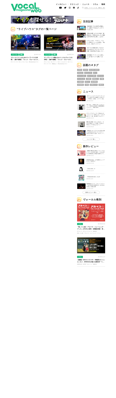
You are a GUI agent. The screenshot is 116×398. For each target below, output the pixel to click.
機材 (21, 54)
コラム (95, 4)
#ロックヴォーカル (23, 62)
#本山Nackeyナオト (34, 62)
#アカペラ (79, 231)
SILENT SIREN (94, 70)
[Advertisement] (91, 278)
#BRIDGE (79, 264)
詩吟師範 (80, 84)
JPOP (79, 70)
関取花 (101, 84)
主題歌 (89, 79)
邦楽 (87, 84)
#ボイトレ (70, 62)
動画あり (95, 79)
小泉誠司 (80, 81)
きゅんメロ (88, 73)
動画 (103, 4)
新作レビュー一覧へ (91, 192)
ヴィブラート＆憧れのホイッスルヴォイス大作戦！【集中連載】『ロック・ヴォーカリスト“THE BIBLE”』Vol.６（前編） (58, 59)
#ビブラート (54, 62)
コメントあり (81, 75)
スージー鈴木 (91, 75)
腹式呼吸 (94, 81)
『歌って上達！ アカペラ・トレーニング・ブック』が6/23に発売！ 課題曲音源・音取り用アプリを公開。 (91, 229)
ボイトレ (100, 75)
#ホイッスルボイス (62, 62)
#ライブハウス (14, 62)
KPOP (85, 70)
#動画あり (54, 63)
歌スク (87, 81)
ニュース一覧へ (91, 139)
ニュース (85, 4)
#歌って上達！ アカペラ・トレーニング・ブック (89, 233)
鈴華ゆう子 (94, 84)
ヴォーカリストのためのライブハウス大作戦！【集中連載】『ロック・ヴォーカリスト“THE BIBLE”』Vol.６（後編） (24, 59)
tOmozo (80, 73)
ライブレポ (81, 79)
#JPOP (84, 264)
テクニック (74, 4)
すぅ (95, 73)
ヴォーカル (14, 54)
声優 (102, 79)
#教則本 (95, 231)
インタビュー (61, 4)
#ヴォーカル (47, 62)
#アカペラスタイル (87, 231)
